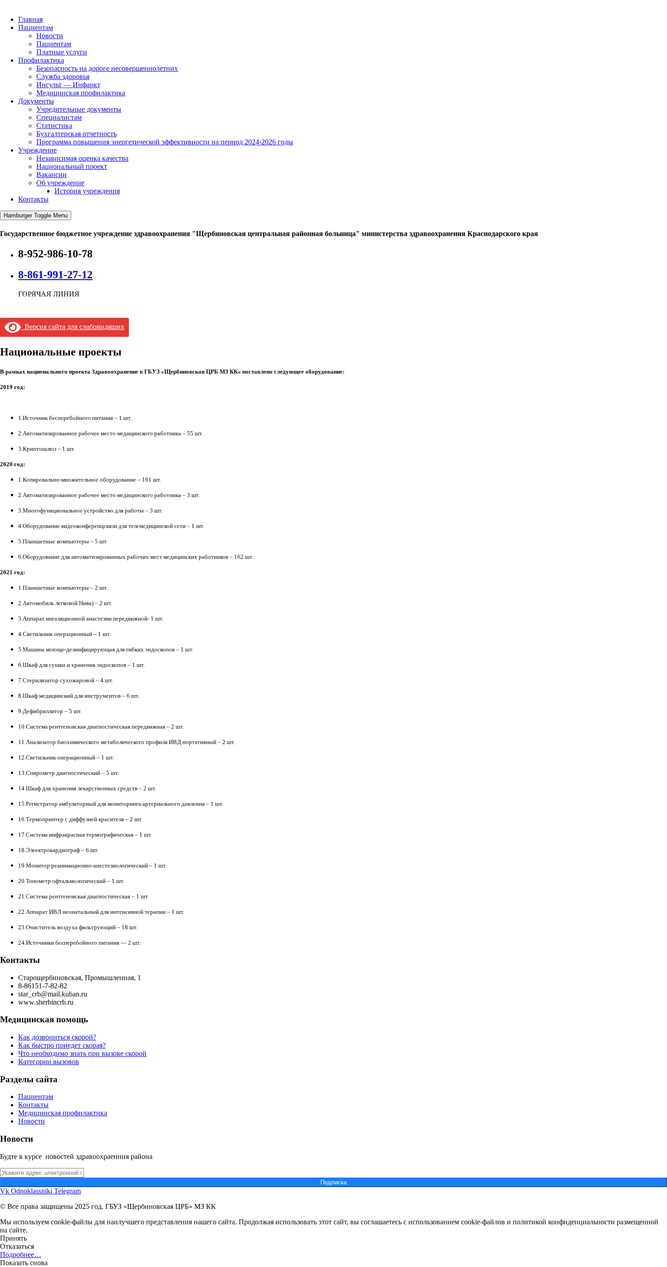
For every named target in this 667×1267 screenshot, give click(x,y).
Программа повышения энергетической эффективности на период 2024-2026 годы (164, 142)
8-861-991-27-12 (55, 275)
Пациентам (35, 27)
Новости (49, 35)
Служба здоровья (62, 76)
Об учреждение (60, 183)
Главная (30, 19)
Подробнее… (20, 1254)
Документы (36, 101)
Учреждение (37, 150)
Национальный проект (71, 166)
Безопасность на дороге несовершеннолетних (107, 68)
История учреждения (87, 191)
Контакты (33, 199)
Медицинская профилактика (80, 93)
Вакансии (51, 174)
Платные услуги (61, 52)
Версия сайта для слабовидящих (72, 326)
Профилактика (41, 60)
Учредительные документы (78, 109)
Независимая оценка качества (82, 158)
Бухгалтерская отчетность (76, 134)
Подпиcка (333, 1182)
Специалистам (59, 117)
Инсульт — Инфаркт (68, 85)
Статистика (54, 125)
